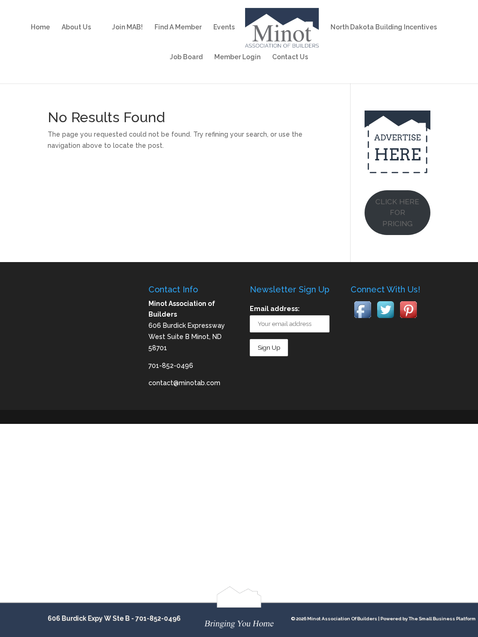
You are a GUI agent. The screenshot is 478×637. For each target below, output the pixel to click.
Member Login (237, 57)
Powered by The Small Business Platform (428, 618)
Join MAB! (127, 27)
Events (224, 27)
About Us (76, 27)
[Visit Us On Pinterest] (408, 318)
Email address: (275, 308)
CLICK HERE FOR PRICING (397, 212)
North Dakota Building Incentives (383, 27)
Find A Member (178, 27)
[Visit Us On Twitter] (385, 318)
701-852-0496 (158, 618)
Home (40, 27)
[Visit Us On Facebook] (362, 318)
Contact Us (290, 57)
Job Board (186, 57)
